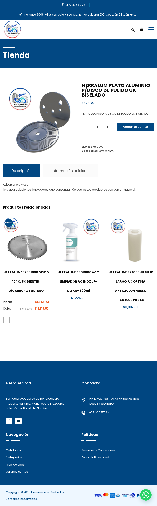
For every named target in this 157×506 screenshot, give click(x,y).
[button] (146, 495)
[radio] (6, 320)
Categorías (14, 457)
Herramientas (106, 151)
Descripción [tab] (21, 170)
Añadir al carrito (135, 127)
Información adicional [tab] (70, 170)
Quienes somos (17, 472)
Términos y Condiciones (98, 450)
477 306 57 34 (76, 5)
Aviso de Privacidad (95, 457)
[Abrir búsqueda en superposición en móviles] (133, 29)
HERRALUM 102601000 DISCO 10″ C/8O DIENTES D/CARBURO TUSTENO (26, 281)
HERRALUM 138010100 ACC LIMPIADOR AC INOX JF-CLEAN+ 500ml (78, 281)
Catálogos (13, 450)
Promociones (15, 464)
